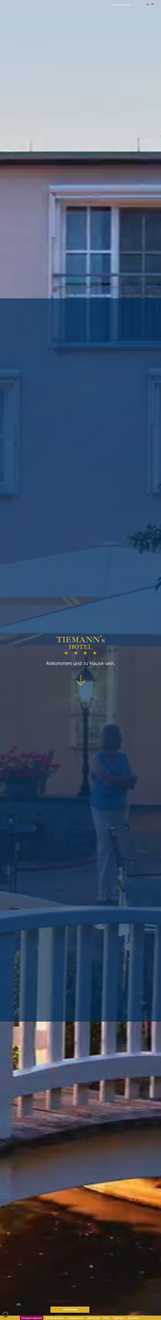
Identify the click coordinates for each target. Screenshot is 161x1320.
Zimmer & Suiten (55, 1318)
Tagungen (118, 1318)
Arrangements (76, 1318)
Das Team (133, 1318)
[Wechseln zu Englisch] (147, 4)
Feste (106, 1318)
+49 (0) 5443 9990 (121, 5)
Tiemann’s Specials (31, 1318)
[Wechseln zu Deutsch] (152, 4)
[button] (5, 1314)
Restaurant (93, 1318)
